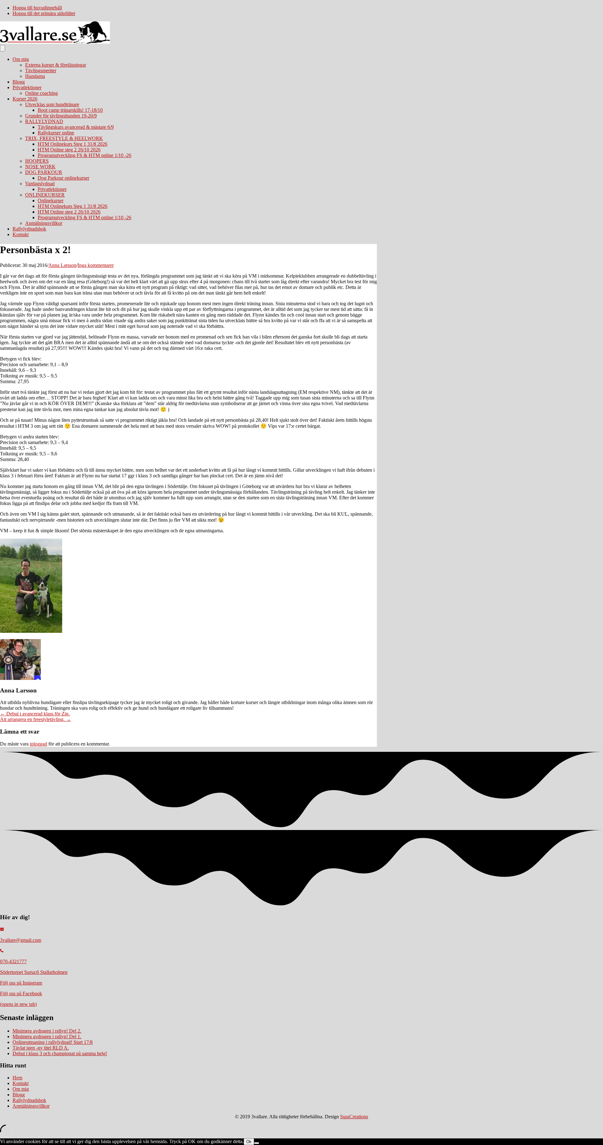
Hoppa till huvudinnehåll (37, 7)
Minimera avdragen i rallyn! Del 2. (47, 1031)
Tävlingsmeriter (40, 70)
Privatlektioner (27, 87)
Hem (17, 1077)
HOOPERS (37, 161)
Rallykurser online (56, 132)
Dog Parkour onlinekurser (63, 178)
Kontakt (21, 234)
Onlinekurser (50, 200)
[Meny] (2, 48)
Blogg (19, 81)
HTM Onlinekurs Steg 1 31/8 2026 (72, 144)
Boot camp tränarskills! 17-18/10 (70, 110)
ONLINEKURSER (45, 195)
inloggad (38, 743)
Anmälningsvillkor (43, 223)
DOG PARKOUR (43, 172)
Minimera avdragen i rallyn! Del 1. (47, 1036)
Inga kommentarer (96, 265)
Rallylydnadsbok (29, 228)
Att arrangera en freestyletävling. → (35, 719)
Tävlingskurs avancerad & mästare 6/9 (76, 127)
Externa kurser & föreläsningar (55, 65)
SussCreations (354, 1116)
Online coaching (41, 93)
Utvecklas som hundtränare (52, 104)
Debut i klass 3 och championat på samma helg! (60, 1053)
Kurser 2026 (25, 98)
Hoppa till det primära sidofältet (44, 13)
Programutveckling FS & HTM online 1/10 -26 (84, 155)
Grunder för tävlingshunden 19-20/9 (61, 115)
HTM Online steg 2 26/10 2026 (69, 149)
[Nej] (256, 1143)
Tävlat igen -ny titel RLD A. (41, 1047)
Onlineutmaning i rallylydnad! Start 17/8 (53, 1042)
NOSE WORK (40, 166)
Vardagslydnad (40, 183)
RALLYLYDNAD (44, 121)
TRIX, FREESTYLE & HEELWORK (64, 138)
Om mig (21, 59)
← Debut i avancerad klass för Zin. (35, 713)
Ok (249, 1141)
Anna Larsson (62, 265)
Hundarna (35, 76)
